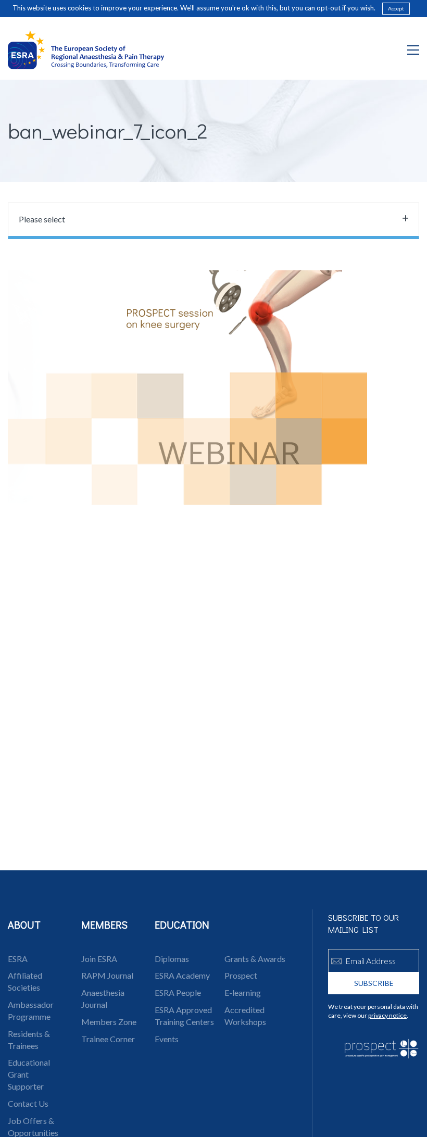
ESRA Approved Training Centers (184, 1016)
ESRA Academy (182, 975)
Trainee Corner (108, 1039)
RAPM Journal (107, 975)
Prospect (240, 975)
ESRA (18, 959)
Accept (396, 8)
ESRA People (178, 992)
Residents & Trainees (29, 1040)
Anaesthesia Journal (102, 998)
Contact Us (28, 1103)
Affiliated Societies (25, 981)
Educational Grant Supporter (29, 1074)
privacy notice (387, 1015)
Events (167, 1039)
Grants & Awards (254, 959)
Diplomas (172, 959)
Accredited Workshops (245, 1016)
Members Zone (108, 1022)
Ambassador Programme (31, 1010)
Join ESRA (99, 959)
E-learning (242, 992)
